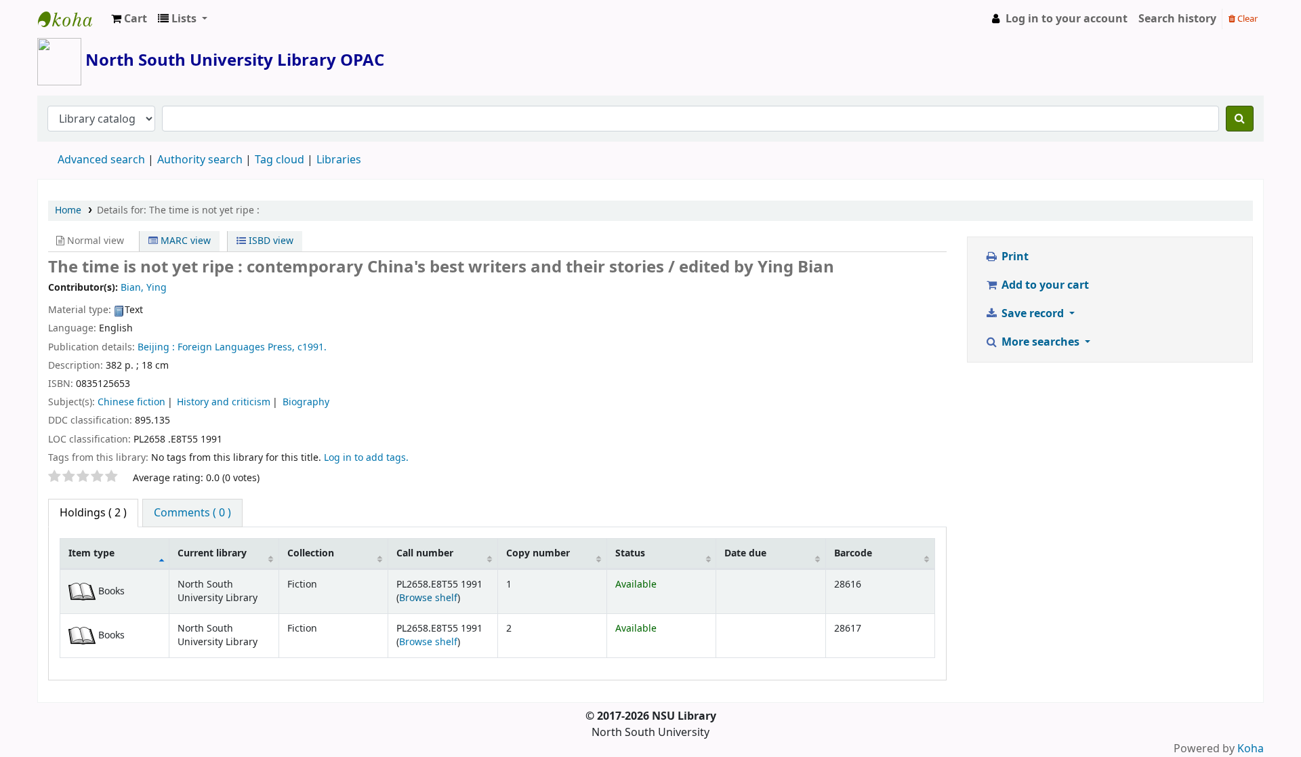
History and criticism (223, 402)
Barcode (853, 553)
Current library (212, 553)
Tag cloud (279, 160)
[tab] (192, 513)
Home (68, 210)
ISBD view (269, 241)
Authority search (200, 160)
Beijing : (156, 347)
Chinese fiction (131, 402)
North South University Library (72, 19)
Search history (1177, 19)
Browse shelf (428, 598)
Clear (1246, 18)
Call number (424, 553)
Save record (1033, 314)
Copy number (538, 553)
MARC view (184, 241)
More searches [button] (1040, 342)
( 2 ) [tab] (93, 513)
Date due (745, 553)
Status (630, 553)
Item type (91, 553)
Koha (1250, 749)
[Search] (1240, 118)
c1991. (312, 347)
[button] (129, 19)
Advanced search (101, 160)
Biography (306, 402)
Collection (310, 553)
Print (1014, 257)
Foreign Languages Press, (236, 347)
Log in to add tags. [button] (366, 458)
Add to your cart (1044, 285)
